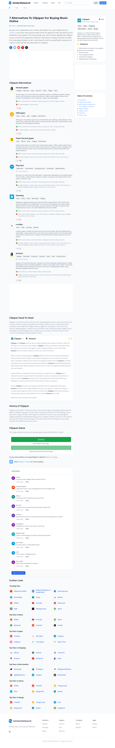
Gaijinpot (17, 642)
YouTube (39, 603)
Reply (27, 482)
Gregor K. (14, 26)
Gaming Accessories (40, 168)
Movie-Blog (18, 597)
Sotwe (38, 597)
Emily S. (18, 496)
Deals (55, 90)
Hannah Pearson (21, 486)
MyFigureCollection (64, 669)
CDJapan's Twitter (24, 462)
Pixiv (15, 691)
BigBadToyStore (19, 675)
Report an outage (51, 457)
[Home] (9, 8)
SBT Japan (39, 636)
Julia (17, 552)
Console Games (29, 168)
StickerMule (62, 675)
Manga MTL (40, 691)
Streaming (28, 227)
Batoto (60, 691)
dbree (60, 609)
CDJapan (12, 33)
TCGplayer (39, 669)
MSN (15, 609)
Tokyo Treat (62, 642)
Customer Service (61, 256)
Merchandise (50, 168)
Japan (32, 90)
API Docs (62, 731)
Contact (61, 724)
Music (25, 8)
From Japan (40, 642)
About (78, 724)
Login (96, 3)
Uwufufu (39, 625)
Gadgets (50, 90)
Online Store (26, 90)
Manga (96, 29)
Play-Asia (20, 165)
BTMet (16, 603)
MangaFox (61, 708)
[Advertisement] (41, 65)
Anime (90, 29)
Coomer (38, 653)
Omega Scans (62, 686)
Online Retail (26, 256)
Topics (53, 3)
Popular (36, 3)
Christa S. (19, 514)
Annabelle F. (20, 524)
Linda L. (18, 477)
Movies (23, 116)
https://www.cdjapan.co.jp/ (90, 22)
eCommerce (34, 256)
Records (23, 141)
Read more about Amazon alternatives (24, 398)
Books (44, 90)
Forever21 (61, 653)
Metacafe (17, 625)
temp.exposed (63, 591)
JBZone (60, 597)
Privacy (94, 724)
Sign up (103, 3)
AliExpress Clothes (20, 591)
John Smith (19, 542)
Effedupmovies (41, 609)
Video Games (20, 168)
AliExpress (39, 658)
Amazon (19, 253)
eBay (59, 658)
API (59, 3)
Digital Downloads (60, 168)
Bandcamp (17, 669)
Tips (60, 727)
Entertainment (41, 116)
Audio (22, 227)
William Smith (20, 533)
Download (35, 227)
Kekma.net (61, 603)
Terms (94, 727)
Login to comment (18, 573)
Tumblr (60, 625)
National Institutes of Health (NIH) (43, 591)
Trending (44, 3)
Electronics (38, 90)
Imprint (78, 727)
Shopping (19, 90)
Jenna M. (18, 505)
